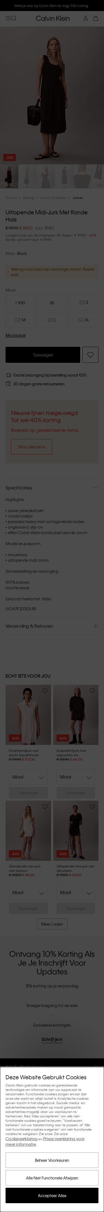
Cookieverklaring (21, 1138)
